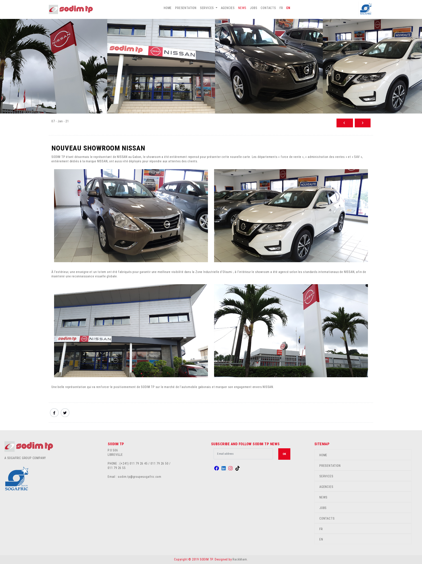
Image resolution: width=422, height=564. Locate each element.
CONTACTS (268, 8)
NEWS (242, 8)
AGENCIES (228, 8)
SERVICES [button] (207, 8)
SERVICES (326, 476)
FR (281, 8)
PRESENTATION (185, 8)
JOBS (253, 8)
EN (288, 8)
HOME (168, 8)
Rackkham (240, 559)
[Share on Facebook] (54, 412)
